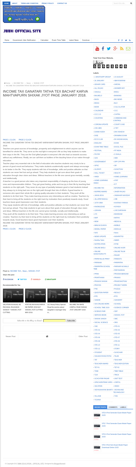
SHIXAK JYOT (34, 271)
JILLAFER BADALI (101, 199)
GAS (96, 158)
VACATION (98, 386)
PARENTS (118, 259)
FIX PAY (97, 154)
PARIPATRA (118, 263)
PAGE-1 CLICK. (10, 140)
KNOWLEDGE (99, 207)
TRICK (116, 375)
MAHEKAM (118, 214)
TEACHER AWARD (101, 364)
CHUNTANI (98, 118)
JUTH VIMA (98, 203)
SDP (116, 311)
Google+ (37, 279)
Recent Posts (100, 407)
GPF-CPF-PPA (119, 162)
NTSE (116, 244)
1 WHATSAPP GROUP (102, 77)
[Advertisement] (46, 62)
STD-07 (117, 337)
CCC (116, 111)
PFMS (96, 274)
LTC (95, 214)
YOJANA (97, 400)
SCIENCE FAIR (99, 311)
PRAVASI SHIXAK (100, 281)
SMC (116, 319)
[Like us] (118, 40)
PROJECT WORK (120, 285)
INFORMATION (119, 188)
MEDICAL (117, 221)
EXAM (116, 143)
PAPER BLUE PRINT (102, 259)
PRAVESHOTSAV (120, 281)
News (25, 271)
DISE (96, 135)
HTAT (116, 180)
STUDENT (98, 352)
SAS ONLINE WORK (101, 304)
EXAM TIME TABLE (101, 147)
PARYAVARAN (119, 270)
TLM (96, 375)
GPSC (96, 165)
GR (115, 165)
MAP (96, 218)
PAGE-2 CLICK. (25, 140)
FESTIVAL (98, 150)
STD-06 (97, 337)
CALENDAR (98, 111)
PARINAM (98, 263)
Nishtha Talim (99, 240)
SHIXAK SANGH (100, 319)
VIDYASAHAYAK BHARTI (103, 390)
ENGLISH (97, 143)
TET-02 (116, 367)
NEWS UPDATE (100, 236)
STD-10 (97, 345)
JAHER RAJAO (119, 192)
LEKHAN (97, 210)
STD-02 (97, 330)
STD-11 (117, 345)
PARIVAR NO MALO (121, 266)
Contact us (62, 3)
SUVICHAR (118, 352)
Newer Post (10, 336)
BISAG (96, 103)
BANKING (117, 96)
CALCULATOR (119, 107)
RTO (116, 296)
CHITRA (117, 114)
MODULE (117, 229)
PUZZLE (117, 289)
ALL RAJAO (98, 88)
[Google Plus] (116, 49)
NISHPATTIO (118, 236)
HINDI (96, 177)
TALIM (116, 356)
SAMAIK (97, 300)
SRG (116, 322)
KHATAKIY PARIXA (121, 203)
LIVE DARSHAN (120, 210)
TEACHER (118, 360)
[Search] (131, 3)
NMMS (116, 240)
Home (6, 3)
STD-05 (117, 334)
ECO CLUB (98, 139)
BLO (115, 103)
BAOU (96, 99)
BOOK (96, 107)
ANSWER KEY (119, 88)
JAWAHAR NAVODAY (122, 195)
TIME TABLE (118, 371)
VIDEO (116, 386)
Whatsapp (51, 279)
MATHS (117, 218)
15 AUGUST (118, 77)
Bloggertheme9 (59, 463)
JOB (115, 199)
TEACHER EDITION (121, 364)
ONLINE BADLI (99, 248)
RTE (96, 296)
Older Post (83, 336)
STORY (117, 349)
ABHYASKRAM (119, 81)
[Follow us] (126, 40)
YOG (116, 396)
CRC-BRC (98, 128)
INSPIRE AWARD (100, 192)
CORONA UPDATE (101, 124)
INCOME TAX (15, 271)
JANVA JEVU (99, 195)
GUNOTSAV (118, 169)
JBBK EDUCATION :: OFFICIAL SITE (31, 463)
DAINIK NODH (99, 132)
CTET (116, 128)
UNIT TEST (118, 378)
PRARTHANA (99, 278)
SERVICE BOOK (100, 315)
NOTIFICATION (99, 244)
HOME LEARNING (121, 177)
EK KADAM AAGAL (121, 139)
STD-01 (117, 326)
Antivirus (97, 92)
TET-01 (97, 367)
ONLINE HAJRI (119, 248)
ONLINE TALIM (119, 251)
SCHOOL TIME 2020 (101, 308)
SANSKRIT (118, 300)
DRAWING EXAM (120, 135)
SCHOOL (117, 304)
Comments (113, 407)
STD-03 (117, 330)
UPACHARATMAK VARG (103, 382)
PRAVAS (117, 278)
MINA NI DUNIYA (100, 225)
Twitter (23, 279)
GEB (116, 158)
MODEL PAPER (100, 229)
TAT (95, 360)
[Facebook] (104, 49)
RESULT (117, 293)
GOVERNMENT (100, 162)
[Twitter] (110, 49)
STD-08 (97, 341)
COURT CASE (119, 124)
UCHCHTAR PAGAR (101, 378)
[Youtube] (98, 49)
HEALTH (117, 173)
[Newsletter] (129, 49)
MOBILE (117, 225)
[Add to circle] (122, 40)
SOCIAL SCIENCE (101, 322)
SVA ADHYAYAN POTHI (102, 356)
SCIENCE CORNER (121, 308)
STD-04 (97, 334)
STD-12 (97, 349)
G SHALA (117, 154)
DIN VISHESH (119, 132)
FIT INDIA (117, 150)
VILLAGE (97, 396)
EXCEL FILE (118, 147)
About (14, 3)
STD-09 (117, 341)
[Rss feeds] (129, 40)
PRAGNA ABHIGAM (121, 274)
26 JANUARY (99, 81)
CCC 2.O (97, 114)
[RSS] (123, 49)
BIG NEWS (118, 99)
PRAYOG (97, 285)
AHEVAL (117, 84)
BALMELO (98, 96)
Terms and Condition (29, 3)
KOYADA (117, 207)
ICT (115, 184)
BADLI (116, 92)
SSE (96, 326)
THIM (96, 371)
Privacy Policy (48, 3)
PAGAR (117, 255)
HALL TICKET (99, 173)
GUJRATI (97, 169)
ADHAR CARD (99, 84)
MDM (96, 221)
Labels (123, 407)
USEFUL (117, 382)
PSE (96, 289)
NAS (96, 233)
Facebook (8, 279)
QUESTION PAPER (101, 293)
